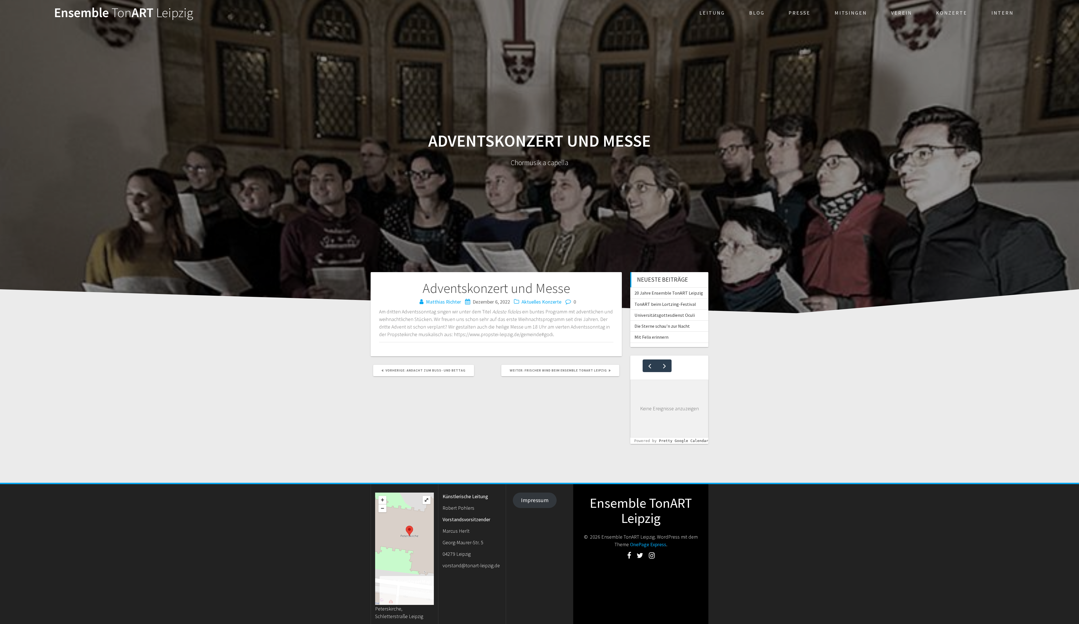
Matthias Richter (443, 302)
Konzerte (951, 13)
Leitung (712, 13)
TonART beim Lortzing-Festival (665, 304)
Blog (757, 13)
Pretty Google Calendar (683, 441)
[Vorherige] (650, 365)
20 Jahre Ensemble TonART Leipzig (668, 293)
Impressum (534, 500)
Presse (799, 13)
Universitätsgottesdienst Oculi (664, 315)
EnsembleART (123, 12)
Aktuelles (531, 302)
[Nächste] (664, 365)
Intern (1002, 13)
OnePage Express (648, 544)
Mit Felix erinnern (651, 337)
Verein (901, 13)
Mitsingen (851, 13)
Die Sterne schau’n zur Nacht (662, 326)
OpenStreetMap (414, 581)
